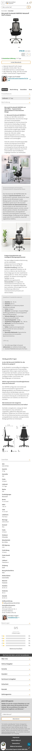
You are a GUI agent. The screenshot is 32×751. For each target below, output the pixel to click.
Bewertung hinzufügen (16, 648)
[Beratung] (29, 744)
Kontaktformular (13, 617)
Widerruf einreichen (16, 746)
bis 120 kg (5, 542)
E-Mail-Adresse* (7, 714)
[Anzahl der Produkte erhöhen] (29, 54)
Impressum (16, 737)
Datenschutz (16, 743)
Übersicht (5, 89)
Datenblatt (23, 89)
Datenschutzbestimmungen (8, 732)
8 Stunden (5, 537)
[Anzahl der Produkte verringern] (23, 54)
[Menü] (2, 2)
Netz (3, 572)
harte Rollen (5, 577)
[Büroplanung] (29, 748)
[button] (16, 7)
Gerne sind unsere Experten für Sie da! (18, 79)
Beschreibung (14, 89)
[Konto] (27, 3)
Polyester (4, 582)
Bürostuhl (5, 496)
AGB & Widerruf (16, 740)
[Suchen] (29, 7)
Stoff (3, 567)
